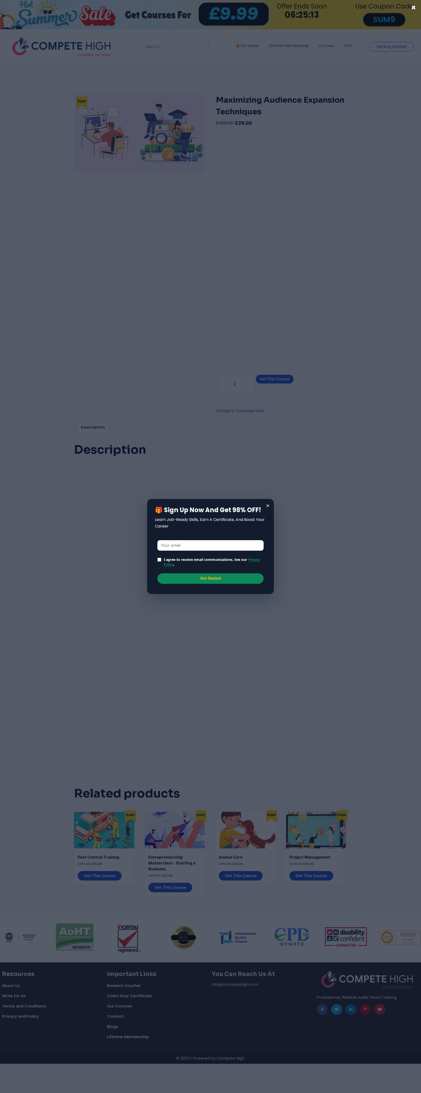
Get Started (210, 578)
